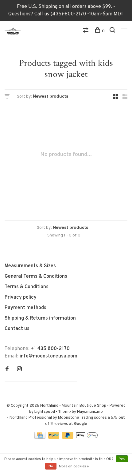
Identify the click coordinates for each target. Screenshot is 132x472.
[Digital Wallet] (87, 437)
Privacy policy (21, 297)
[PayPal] (54, 437)
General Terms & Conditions (36, 276)
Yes (122, 459)
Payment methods (25, 308)
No (51, 466)
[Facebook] (7, 370)
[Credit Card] (40, 437)
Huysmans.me (90, 411)
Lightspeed (44, 411)
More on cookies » (74, 466)
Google (80, 424)
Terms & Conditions (27, 287)
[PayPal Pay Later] (68, 437)
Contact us (17, 329)
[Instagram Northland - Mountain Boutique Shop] (19, 370)
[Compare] (86, 31)
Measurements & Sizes (30, 266)
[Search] (113, 31)
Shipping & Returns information (40, 318)
